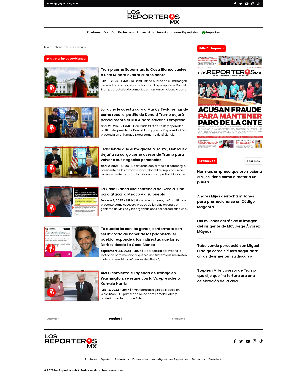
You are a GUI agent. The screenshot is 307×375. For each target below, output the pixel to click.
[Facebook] (234, 341)
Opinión (109, 32)
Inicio (47, 47)
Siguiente (178, 318)
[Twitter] (241, 341)
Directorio (215, 359)
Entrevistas (145, 32)
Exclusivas (126, 32)
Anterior (53, 318)
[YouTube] (248, 341)
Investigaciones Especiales (177, 32)
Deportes (213, 32)
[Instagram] (254, 341)
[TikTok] (261, 341)
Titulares (94, 32)
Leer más (253, 161)
